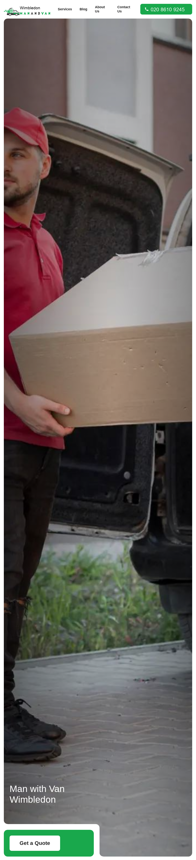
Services (65, 9)
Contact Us (123, 9)
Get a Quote (35, 843)
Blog (83, 9)
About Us (100, 9)
